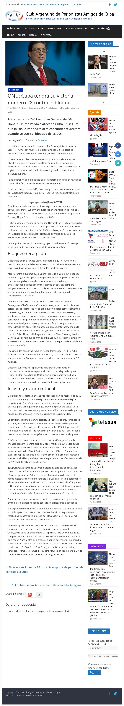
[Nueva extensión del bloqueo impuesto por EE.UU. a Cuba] (98, 84)
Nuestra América (99, 28)
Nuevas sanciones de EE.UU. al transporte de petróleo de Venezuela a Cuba (44, 569)
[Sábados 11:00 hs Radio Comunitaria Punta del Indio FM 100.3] (98, 288)
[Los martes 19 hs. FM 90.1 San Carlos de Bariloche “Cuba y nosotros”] (98, 376)
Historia (33, 35)
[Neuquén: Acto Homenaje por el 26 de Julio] (98, 119)
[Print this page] (118, 165)
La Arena (42, 140)
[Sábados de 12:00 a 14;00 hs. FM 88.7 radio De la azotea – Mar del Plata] (98, 259)
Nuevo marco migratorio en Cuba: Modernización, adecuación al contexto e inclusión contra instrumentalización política (103, 567)
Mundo (10, 35)
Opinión (22, 35)
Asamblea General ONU (34, 108)
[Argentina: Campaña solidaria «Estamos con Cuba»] (98, 144)
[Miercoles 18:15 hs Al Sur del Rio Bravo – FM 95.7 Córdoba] (98, 348)
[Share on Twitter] (118, 156)
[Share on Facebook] (118, 147)
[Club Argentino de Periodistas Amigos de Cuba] (14, 12)
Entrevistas (46, 35)
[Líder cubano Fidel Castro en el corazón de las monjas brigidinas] (98, 479)
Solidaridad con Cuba (76, 28)
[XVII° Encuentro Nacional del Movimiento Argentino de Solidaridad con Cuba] (98, 230)
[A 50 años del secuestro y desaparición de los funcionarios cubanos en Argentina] (98, 508)
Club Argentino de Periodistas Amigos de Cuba (70, 14)
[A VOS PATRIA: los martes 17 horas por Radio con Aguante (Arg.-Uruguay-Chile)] (98, 316)
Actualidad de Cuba (34, 28)
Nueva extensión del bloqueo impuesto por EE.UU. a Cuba (52, 4)
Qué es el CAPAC (14, 28)
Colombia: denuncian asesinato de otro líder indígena (48, 585)
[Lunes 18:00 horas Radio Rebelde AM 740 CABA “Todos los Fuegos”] (98, 202)
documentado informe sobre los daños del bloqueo (47, 423)
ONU (62, 108)
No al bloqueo (55, 28)
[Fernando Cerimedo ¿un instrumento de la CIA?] (98, 56)
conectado (35, 610)
